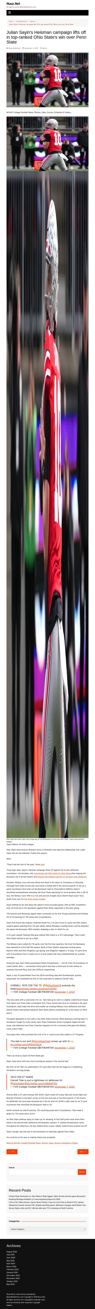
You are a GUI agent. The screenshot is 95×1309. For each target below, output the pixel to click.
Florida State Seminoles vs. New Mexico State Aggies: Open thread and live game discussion (47, 1196)
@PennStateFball (40, 1041)
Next (81, 1152)
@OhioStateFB (53, 985)
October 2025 (12, 1281)
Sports (44, 48)
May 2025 (10, 1284)
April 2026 (10, 1264)
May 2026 (10, 1261)
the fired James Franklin (34, 899)
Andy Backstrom (15, 48)
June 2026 (10, 1258)
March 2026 (11, 1267)
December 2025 (13, 1275)
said (42, 864)
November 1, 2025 (65, 992)
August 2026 (11, 1252)
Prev (13, 1152)
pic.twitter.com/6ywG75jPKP (41, 988)
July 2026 (10, 1255)
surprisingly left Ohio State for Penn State (52, 873)
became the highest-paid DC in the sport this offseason (62, 877)
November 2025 (13, 1278)
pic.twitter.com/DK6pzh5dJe (25, 1044)
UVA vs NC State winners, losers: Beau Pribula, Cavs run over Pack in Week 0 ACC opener (46, 1202)
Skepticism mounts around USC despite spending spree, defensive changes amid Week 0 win (47, 1205)
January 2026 (12, 1272)
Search (11, 1168)
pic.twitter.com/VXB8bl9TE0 (41, 1083)
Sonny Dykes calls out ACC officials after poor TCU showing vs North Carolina (41, 1208)
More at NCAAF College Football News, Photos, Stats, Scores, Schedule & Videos (42, 1143)
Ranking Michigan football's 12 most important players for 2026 (34, 1199)
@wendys (20, 988)
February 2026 (12, 1269)
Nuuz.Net (13, 4)
